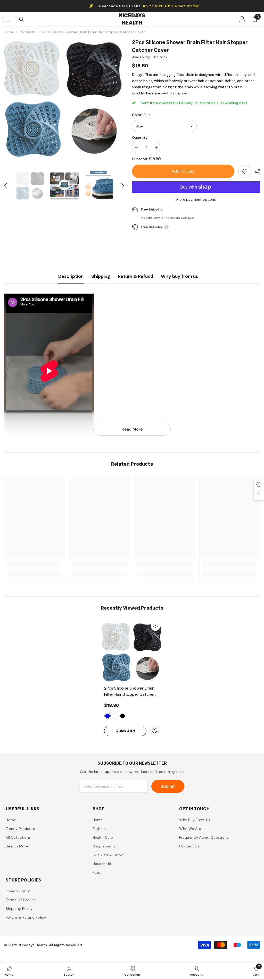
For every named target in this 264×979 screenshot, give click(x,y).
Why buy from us (179, 276)
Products (27, 32)
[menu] (7, 19)
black (122, 716)
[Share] (255, 172)
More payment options (196, 199)
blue (107, 716)
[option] (64, 98)
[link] (34, 564)
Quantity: (140, 137)
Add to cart (183, 171)
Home (9, 32)
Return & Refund (135, 276)
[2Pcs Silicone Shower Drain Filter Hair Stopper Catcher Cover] (132, 652)
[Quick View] (155, 626)
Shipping (100, 276)
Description (71, 276)
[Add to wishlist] (244, 171)
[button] (5, 186)
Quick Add (125, 731)
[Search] (22, 19)
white (115, 716)
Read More (132, 429)
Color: (141, 114)
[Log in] (242, 19)
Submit (168, 786)
